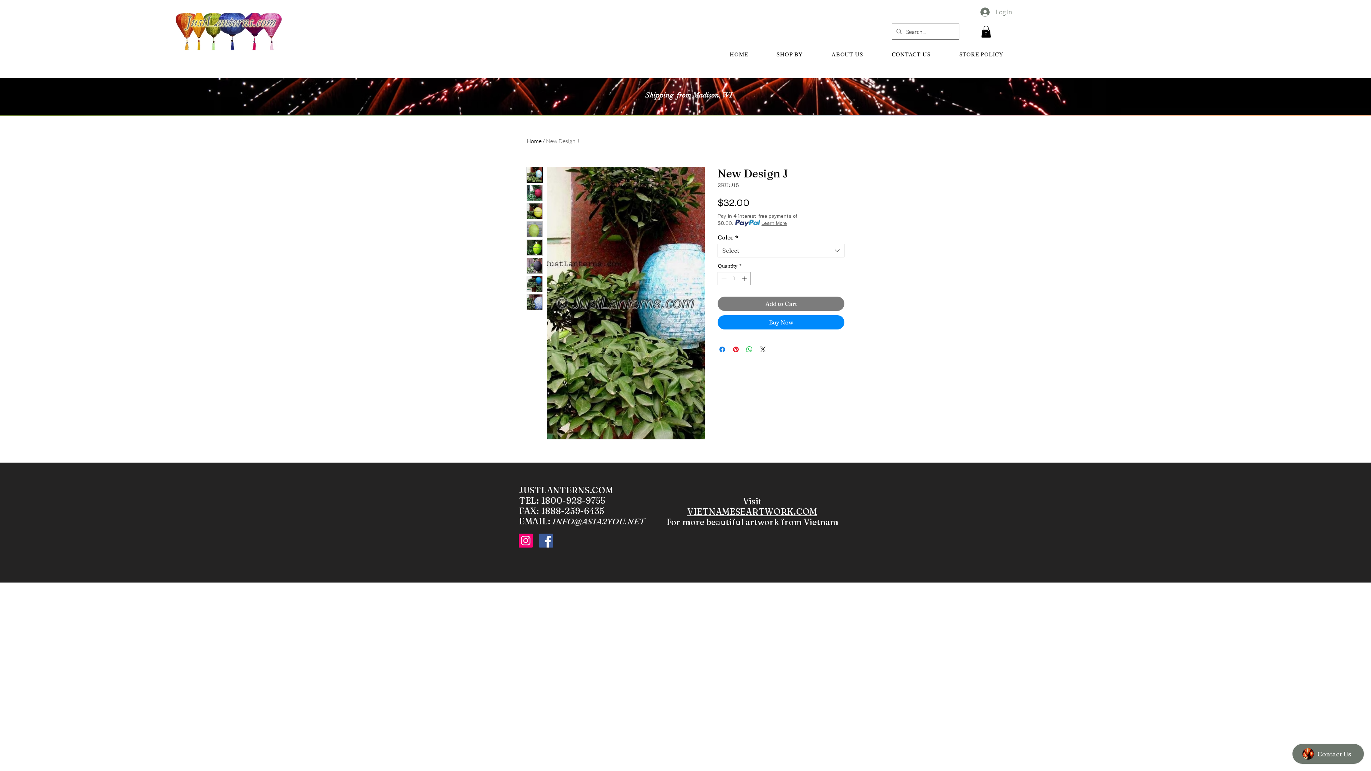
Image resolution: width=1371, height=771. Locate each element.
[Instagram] (526, 541)
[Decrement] (723, 278)
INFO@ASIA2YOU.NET (598, 521)
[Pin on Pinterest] (736, 349)
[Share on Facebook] (722, 349)
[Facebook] (546, 541)
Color (728, 237)
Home (534, 141)
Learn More (774, 223)
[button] (986, 31)
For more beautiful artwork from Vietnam (752, 522)
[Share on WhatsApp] (749, 349)
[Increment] (744, 278)
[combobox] (781, 250)
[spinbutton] (734, 278)
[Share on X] (763, 349)
